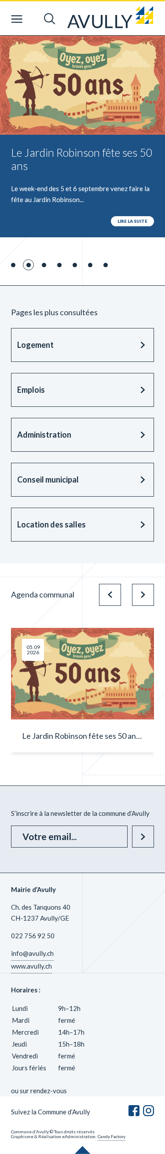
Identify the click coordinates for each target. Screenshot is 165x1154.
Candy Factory (111, 1136)
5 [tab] (75, 265)
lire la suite (132, 221)
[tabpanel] (82, 136)
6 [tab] (90, 265)
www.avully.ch (31, 966)
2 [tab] (28, 265)
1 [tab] (13, 265)
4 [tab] (59, 265)
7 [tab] (105, 265)
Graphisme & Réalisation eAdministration (53, 1136)
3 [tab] (44, 265)
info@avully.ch (32, 953)
